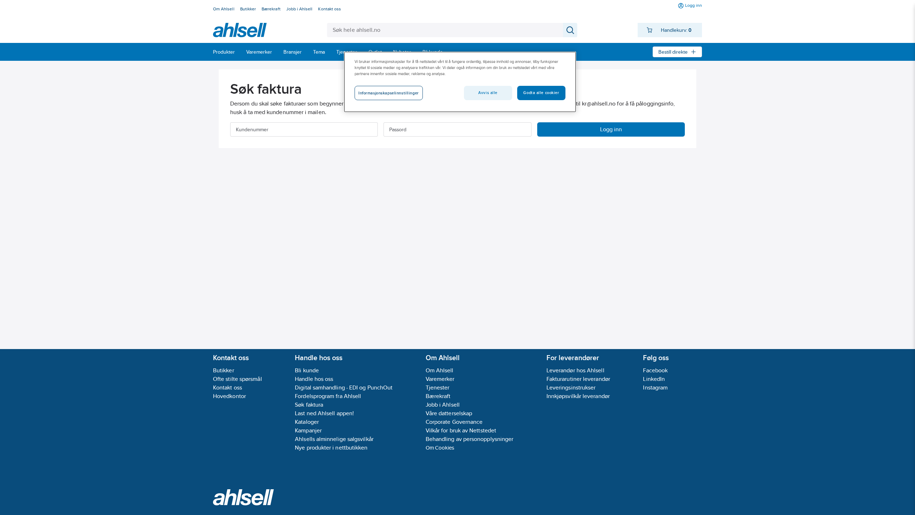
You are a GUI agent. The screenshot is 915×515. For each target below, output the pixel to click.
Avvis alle (488, 92)
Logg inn (611, 129)
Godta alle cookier (541, 92)
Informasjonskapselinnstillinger (388, 93)
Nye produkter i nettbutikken (331, 447)
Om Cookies (440, 448)
